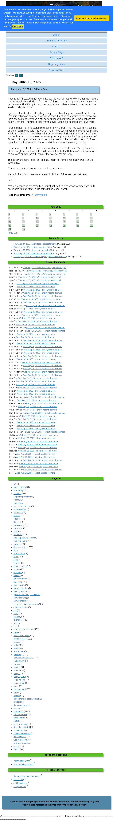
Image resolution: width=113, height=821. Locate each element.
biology (17, 500)
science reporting (21, 714)
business (17, 519)
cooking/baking (20, 541)
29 (10, 229)
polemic (17, 667)
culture (16, 544)
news (16, 648)
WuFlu (16, 749)
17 (37, 222)
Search (56, 34)
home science (20, 598)
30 (23, 229)
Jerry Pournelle (20, 787)
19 (64, 222)
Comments (39, 195)
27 (78, 225)
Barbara (17, 493)
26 (64, 225)
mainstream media (22, 636)
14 (91, 218)
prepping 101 (19, 677)
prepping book (20, 680)
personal (17, 654)
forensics (18, 572)
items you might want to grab (26, 604)
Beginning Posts (56, 64)
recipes (17, 696)
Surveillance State (21, 727)
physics (17, 664)
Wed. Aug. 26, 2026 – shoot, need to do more (33, 247)
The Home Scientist (22, 733)
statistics (17, 721)
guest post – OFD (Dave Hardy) (27, 595)
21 (91, 222)
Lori (15, 632)
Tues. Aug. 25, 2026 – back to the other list (32, 250)
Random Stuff (20, 689)
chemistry (18, 528)
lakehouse (18, 620)
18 (51, 222)
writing (16, 746)
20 (78, 222)
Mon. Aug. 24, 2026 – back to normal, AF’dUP (33, 253)
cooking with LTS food (23, 538)
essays (17, 569)
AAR (15, 484)
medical (17, 642)
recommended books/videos (26, 699)
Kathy (16, 613)
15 (10, 222)
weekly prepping (20, 740)
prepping (17, 673)
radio (16, 686)
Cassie (16, 522)
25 (51, 225)
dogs (16, 550)
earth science (19, 553)
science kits (19, 711)
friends (17, 575)
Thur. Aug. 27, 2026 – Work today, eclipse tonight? (35, 244)
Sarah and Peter (20, 705)
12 (64, 218)
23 (23, 225)
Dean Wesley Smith (22, 761)
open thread (19, 651)
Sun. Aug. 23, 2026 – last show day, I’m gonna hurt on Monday (40, 256)
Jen (15, 610)
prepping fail (19, 683)
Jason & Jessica (21, 607)
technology (18, 730)
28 (91, 225)
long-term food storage (24, 629)
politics (17, 670)
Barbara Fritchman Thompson (27, 776)
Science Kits (55, 70)
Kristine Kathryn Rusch (23, 764)
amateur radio (20, 487)
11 (51, 218)
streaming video (20, 724)
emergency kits (20, 566)
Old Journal (55, 58)
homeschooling (20, 601)
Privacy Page (56, 52)
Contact (56, 46)
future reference (20, 579)
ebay (16, 557)
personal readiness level (24, 658)
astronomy (18, 490)
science (17, 708)
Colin (16, 531)
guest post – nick (21, 591)
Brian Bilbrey (19, 779)
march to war (19, 639)
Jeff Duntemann (20, 783)
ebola (16, 560)
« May (10, 233)
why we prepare (20, 743)
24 (37, 225)
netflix (16, 645)
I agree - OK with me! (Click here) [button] (91, 18)
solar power (19, 718)
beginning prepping (22, 497)
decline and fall (20, 547)
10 (37, 218)
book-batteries (20, 509)
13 (78, 218)
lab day (17, 617)
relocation (18, 702)
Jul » (16, 233)
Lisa (15, 626)
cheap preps (19, 525)
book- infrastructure (22, 506)
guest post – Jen (21, 588)
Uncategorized (20, 737)
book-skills (18, 512)
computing (18, 534)
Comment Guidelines (56, 40)
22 (10, 225)
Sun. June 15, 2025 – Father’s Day (28, 89)
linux (16, 623)
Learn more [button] (17, 26)
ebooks (17, 563)
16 (23, 222)
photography (19, 661)
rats (15, 692)
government (19, 585)
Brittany (17, 516)
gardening (18, 582)
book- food (18, 503)
